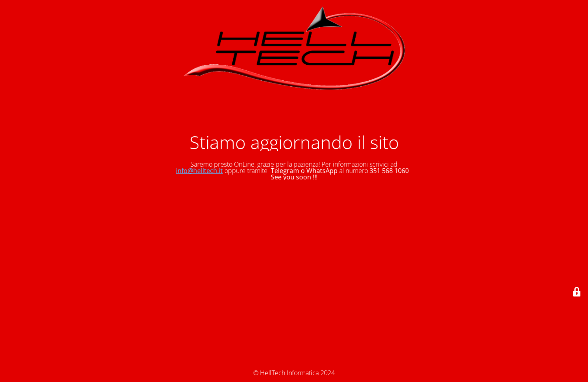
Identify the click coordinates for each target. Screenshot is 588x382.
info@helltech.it (199, 170)
